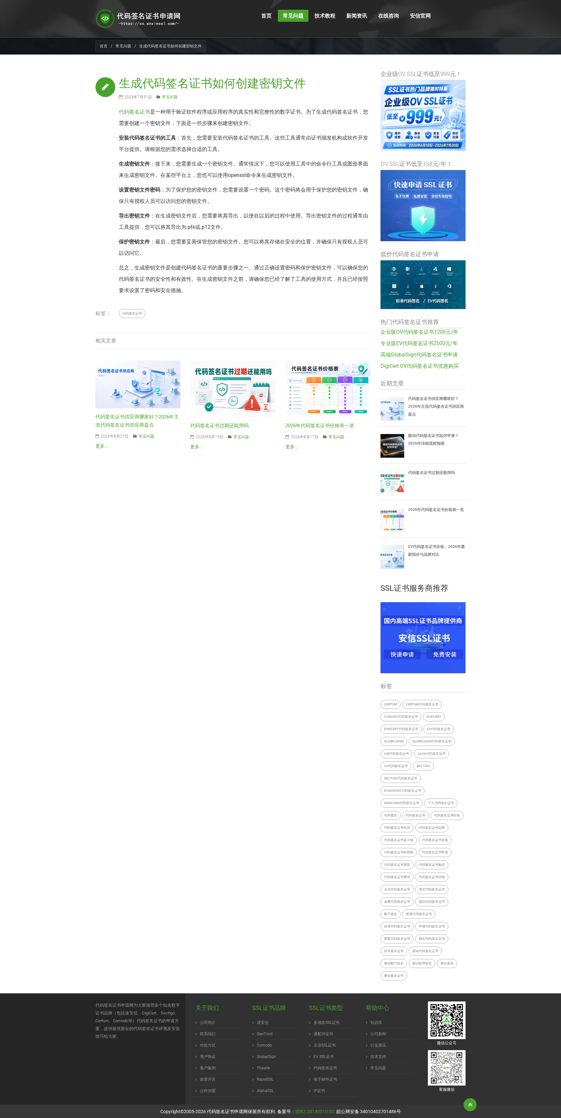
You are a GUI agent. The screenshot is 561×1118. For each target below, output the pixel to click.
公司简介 (208, 1022)
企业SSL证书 (325, 1045)
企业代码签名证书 (397, 889)
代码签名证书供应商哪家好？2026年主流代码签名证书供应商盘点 (436, 406)
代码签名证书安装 (435, 840)
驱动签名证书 (394, 975)
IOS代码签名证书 (396, 753)
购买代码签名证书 (432, 938)
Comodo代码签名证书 (401, 716)
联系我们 (208, 1034)
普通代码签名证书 (419, 914)
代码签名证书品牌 (432, 827)
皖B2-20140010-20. (315, 1111)
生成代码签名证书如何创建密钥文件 (212, 83)
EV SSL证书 (324, 1056)
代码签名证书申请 (435, 852)
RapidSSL (265, 1079)
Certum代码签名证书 (422, 704)
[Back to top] (470, 1104)
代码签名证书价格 (447, 815)
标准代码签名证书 (397, 926)
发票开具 (208, 1079)
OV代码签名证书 (396, 766)
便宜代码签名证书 (432, 889)
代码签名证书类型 (397, 864)
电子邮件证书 (325, 1079)
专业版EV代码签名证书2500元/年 (419, 343)
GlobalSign (394, 741)
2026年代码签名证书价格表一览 (319, 426)
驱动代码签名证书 (425, 951)
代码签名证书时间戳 (398, 852)
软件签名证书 (394, 951)
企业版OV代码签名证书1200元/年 (419, 332)
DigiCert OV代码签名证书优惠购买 (419, 366)
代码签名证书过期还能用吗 (219, 426)
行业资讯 (378, 1045)
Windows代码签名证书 (401, 803)
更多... (101, 446)
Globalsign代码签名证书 (431, 741)
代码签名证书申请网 (227, 1111)
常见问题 (123, 46)
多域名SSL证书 (327, 1022)
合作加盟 (208, 1090)
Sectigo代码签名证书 (400, 778)
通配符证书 (323, 1034)
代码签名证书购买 (432, 864)
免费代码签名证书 (397, 901)
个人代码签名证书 (441, 803)
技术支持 (378, 1056)
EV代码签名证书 (438, 729)
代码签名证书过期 (432, 877)
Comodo (264, 1045)
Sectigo (423, 766)
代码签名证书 (134, 112)
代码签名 (390, 815)
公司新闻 (378, 1034)
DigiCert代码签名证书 (401, 729)
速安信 (262, 1022)
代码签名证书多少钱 (398, 840)
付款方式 (208, 1045)
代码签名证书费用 (397, 877)
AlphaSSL (265, 1090)
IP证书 (319, 1090)
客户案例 (208, 1068)
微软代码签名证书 (432, 901)
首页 (103, 46)
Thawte (263, 1068)
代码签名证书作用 (397, 827)
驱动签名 (447, 963)
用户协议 (208, 1056)
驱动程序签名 (422, 963)
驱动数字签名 (394, 963)
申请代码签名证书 (432, 926)
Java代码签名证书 (431, 753)
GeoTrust (265, 1034)
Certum (390, 704)
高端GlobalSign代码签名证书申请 (419, 355)
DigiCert (434, 716)
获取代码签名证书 (397, 938)
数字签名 (390, 914)
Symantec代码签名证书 (402, 790)
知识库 (376, 1022)
